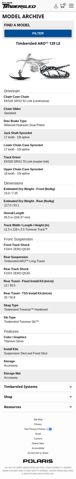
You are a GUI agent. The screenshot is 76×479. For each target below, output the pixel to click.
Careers (38, 438)
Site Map (38, 419)
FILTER (38, 33)
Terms (38, 434)
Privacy (38, 424)
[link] (38, 387)
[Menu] (71, 5)
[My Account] (56, 5)
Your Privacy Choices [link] (35, 429)
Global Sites (38, 443)
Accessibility (38, 448)
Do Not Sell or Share (38, 453)
